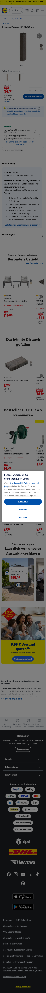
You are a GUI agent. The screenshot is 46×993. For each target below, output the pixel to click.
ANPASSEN (23, 509)
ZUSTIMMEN (23, 502)
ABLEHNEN (23, 517)
